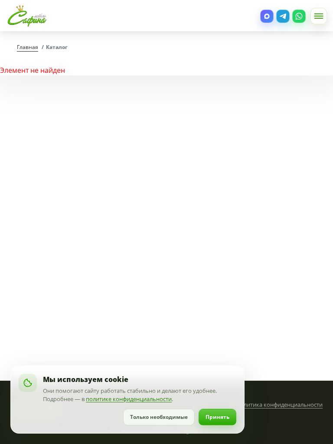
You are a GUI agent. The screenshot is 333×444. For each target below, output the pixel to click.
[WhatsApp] (299, 16)
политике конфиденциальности (129, 399)
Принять (217, 417)
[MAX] (267, 16)
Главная (27, 47)
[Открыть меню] (318, 16)
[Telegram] (283, 16)
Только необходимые (159, 417)
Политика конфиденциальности (279, 404)
